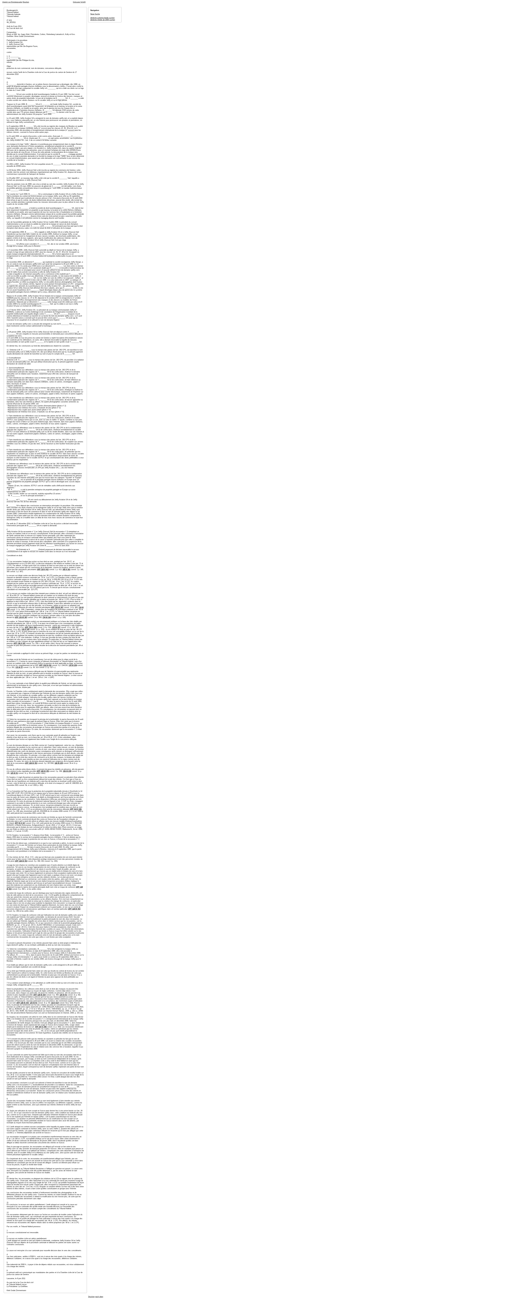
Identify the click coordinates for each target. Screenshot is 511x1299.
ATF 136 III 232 (45, 665)
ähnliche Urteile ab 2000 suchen (102, 20)
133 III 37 (19, 667)
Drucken (26, 2)
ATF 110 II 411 (43, 569)
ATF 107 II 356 (41, 1027)
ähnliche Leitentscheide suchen (102, 18)
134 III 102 (47, 617)
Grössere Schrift (79, 2)
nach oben (99, 1297)
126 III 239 (59, 763)
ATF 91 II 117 (20, 823)
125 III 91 (14, 773)
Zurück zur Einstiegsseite (12, 2)
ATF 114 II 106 (76, 809)
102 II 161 (66, 569)
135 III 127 (56, 627)
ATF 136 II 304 (31, 627)
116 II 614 (55, 1003)
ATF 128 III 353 (31, 763)
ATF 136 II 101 (19, 643)
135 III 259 (73, 665)
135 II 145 (25, 629)
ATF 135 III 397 (57, 607)
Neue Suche (95, 14)
